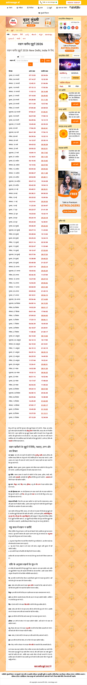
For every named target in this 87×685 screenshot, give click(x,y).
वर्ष (18, 57)
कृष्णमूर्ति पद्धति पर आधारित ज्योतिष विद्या (48, 674)
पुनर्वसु (37, 455)
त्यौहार (77, 86)
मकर (33, 494)
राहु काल (50, 534)
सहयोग (74, 676)
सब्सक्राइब (76, 55)
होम (7, 30)
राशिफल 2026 (70, 674)
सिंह (22, 484)
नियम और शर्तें (67, 676)
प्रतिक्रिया (23, 676)
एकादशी (18, 477)
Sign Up (77, 2)
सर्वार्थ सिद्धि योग (48, 513)
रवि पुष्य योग (18, 516)
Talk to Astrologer (48, 2)
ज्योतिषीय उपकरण (80, 674)
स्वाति (40, 455)
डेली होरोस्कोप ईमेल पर (76, 73)
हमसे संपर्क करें (40, 676)
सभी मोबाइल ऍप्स (75, 22)
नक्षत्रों (10, 441)
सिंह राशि (27, 604)
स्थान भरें (12, 60)
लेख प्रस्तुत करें (31, 676)
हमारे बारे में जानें (49, 676)
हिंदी (69, 86)
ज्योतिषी (4, 674)
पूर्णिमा (29, 477)
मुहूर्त (12, 30)
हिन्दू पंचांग (29, 431)
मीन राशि (31, 644)
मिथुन (15, 484)
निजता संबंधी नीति (58, 676)
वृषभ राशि (30, 585)
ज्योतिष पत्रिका (65, 83)
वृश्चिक (28, 484)
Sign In (70, 2)
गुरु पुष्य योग (11, 516)
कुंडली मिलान (43, 13)
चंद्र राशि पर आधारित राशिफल (29, 674)
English (62, 86)
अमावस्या (48, 477)
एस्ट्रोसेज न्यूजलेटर (65, 73)
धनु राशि (28, 628)
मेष (23, 494)
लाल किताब (62, 674)
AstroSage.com (52, 682)
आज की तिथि (74, 7)
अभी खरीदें (75, 104)
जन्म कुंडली (18, 674)
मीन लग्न (38, 484)
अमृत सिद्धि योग (26, 516)
